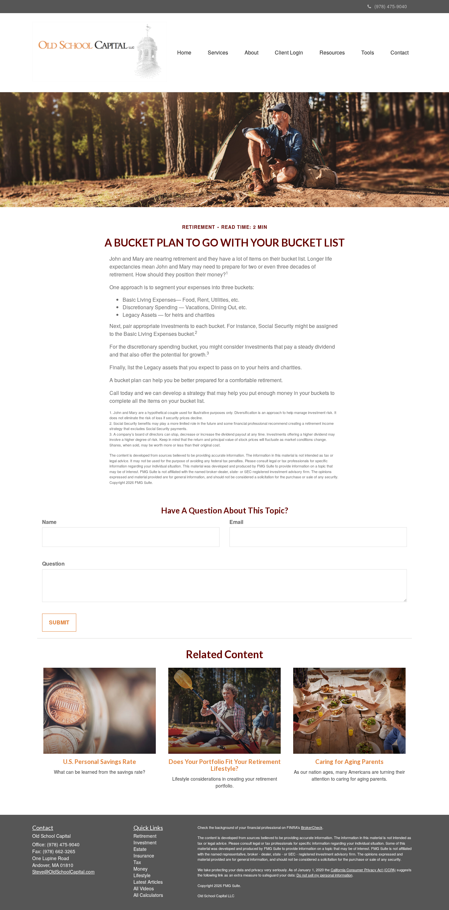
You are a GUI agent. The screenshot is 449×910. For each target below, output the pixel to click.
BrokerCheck (311, 827)
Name (49, 522)
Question (53, 563)
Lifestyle (142, 875)
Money (140, 868)
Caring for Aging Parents (349, 761)
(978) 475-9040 (390, 6)
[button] (218, 52)
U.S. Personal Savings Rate (99, 761)
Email (236, 522)
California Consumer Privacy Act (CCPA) (363, 869)
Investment (144, 842)
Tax (137, 862)
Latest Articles (148, 881)
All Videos (143, 888)
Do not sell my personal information (324, 875)
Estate (140, 849)
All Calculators (148, 895)
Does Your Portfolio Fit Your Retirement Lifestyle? (225, 765)
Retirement (144, 836)
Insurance (143, 855)
